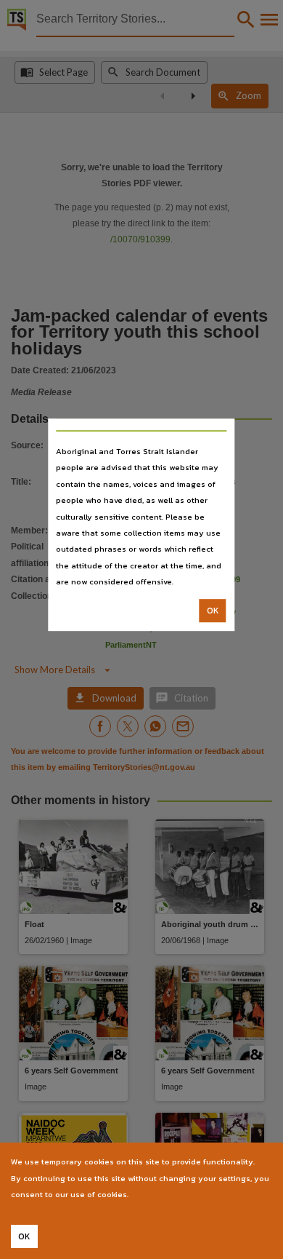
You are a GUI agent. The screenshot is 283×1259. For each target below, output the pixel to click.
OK (213, 610)
